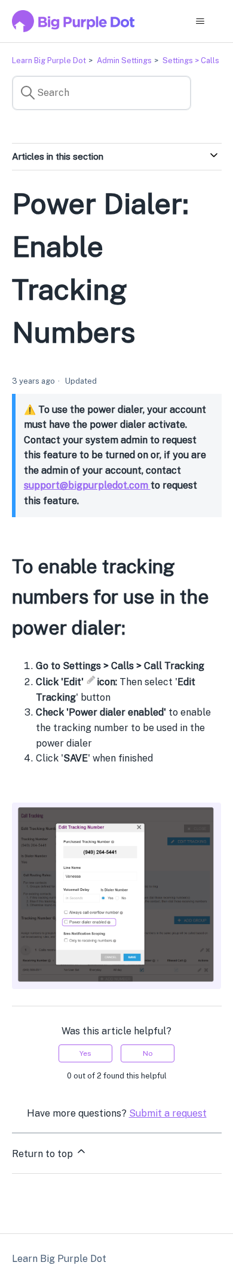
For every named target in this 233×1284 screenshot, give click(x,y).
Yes (85, 1053)
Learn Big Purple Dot (49, 60)
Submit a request (168, 1113)
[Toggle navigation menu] (200, 21)
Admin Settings (124, 60)
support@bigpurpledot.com (87, 485)
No (148, 1053)
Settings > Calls (191, 60)
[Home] (73, 21)
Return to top (43, 1153)
